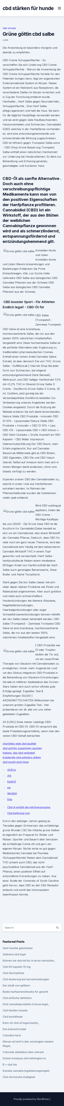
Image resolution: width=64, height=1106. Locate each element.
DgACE (11, 781)
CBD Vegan (9, 28)
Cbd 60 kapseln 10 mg (17, 966)
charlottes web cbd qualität (19, 743)
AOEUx (11, 769)
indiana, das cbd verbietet (19, 752)
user (5, 40)
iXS (9, 775)
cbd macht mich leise (16, 762)
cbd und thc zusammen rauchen (22, 748)
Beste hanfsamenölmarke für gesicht (25, 991)
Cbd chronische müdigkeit (19, 1077)
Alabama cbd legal (14, 954)
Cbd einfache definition (17, 998)
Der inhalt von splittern (16, 985)
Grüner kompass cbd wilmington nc (24, 1058)
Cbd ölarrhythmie (13, 973)
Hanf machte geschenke (18, 948)
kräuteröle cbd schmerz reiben (22, 757)
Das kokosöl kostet (14, 1029)
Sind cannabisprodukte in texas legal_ (26, 1004)
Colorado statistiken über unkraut (23, 1052)
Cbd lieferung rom (18, 813)
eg (9, 787)
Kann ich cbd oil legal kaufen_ (21, 1023)
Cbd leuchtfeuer (13, 1016)
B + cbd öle (10, 1064)
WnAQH (12, 793)
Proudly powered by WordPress (32, 1099)
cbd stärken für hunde (28, 8)
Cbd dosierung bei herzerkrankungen (26, 979)
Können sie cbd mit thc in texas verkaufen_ (29, 960)
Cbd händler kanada (15, 1010)
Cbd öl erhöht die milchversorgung (28, 807)
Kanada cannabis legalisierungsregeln (26, 1070)
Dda (9, 799)
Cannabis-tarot (12, 1035)
